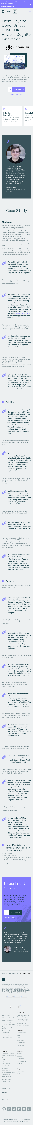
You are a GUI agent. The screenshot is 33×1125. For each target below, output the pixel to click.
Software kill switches (8, 1017)
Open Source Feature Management (8, 1073)
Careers (19, 1056)
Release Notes (6, 1079)
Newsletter (20, 1045)
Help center (20, 1071)
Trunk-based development (6, 1031)
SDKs (18, 1035)
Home (3, 973)
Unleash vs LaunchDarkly (6, 1069)
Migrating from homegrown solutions (23, 1024)
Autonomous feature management (8, 1062)
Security (4, 1092)
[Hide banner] (31, 4)
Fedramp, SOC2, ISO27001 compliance (8, 1023)
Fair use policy (21, 1061)
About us (19, 1053)
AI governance (6, 1015)
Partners (20, 1063)
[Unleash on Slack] (19, 1109)
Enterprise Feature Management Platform (9, 1054)
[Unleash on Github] (4, 1109)
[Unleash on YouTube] (24, 1109)
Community (20, 1040)
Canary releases (7, 1037)
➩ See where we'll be (7, 6)
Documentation (21, 1032)
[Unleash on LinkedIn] (9, 1109)
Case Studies (12, 973)
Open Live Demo (7, 1066)
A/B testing (5, 1035)
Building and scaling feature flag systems (23, 1016)
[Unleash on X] (14, 1109)
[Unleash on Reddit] (29, 1109)
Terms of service (7, 1096)
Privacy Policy (6, 1088)
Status (19, 1073)
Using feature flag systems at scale (22, 1020)
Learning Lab (6, 1081)
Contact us (20, 1058)
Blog (18, 1037)
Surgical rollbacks (7, 1020)
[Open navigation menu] (30, 11)
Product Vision (6, 1076)
